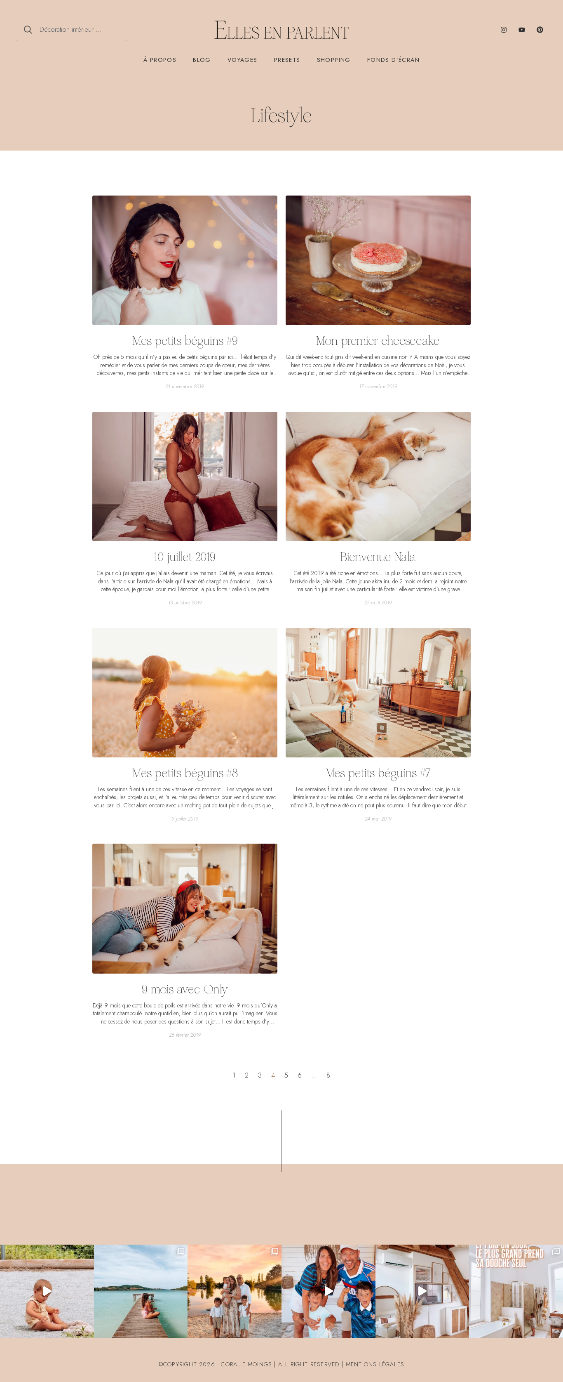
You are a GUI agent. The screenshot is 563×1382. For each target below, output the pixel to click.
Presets (287, 60)
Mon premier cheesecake (378, 340)
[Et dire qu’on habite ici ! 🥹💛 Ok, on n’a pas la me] (141, 1292)
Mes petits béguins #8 (185, 773)
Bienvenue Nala (378, 556)
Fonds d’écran (393, 60)
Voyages (243, 60)
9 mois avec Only (185, 989)
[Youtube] (521, 29)
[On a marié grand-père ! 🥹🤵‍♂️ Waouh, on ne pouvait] (235, 1292)
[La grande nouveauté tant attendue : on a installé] (422, 1292)
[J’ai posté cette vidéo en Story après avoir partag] (47, 1292)
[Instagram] (503, 29)
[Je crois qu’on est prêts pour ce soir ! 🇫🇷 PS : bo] (328, 1292)
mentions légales (375, 1364)
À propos (159, 60)
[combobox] (71, 29)
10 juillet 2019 (185, 556)
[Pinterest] (540, 29)
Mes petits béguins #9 (185, 340)
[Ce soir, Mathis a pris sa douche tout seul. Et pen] (516, 1292)
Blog (202, 60)
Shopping (334, 60)
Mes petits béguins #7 (378, 773)
